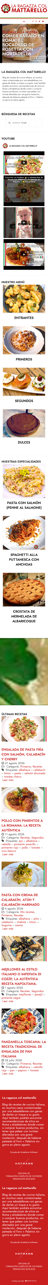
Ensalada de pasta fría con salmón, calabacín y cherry (23, 754)
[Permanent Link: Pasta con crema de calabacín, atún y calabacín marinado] (24, 874)
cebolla (6, 844)
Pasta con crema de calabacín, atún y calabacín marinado (21, 900)
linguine (7, 925)
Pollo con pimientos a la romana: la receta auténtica (23, 47)
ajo (21, 841)
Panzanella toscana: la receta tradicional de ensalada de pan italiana (24, 1049)
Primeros (25, 766)
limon (7, 773)
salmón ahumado (34, 773)
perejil (38, 994)
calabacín (39, 770)
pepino (22, 1070)
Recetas (37, 766)
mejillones (25, 994)
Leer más (7, 780)
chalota (21, 922)
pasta (17, 773)
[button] (24, 43)
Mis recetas (27, 912)
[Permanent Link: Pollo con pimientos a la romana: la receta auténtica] (24, 799)
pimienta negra (11, 998)
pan (12, 1070)
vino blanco (9, 851)
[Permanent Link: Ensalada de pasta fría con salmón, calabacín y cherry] (24, 729)
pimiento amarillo (25, 844)
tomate (35, 847)
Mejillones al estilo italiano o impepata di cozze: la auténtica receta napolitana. (21, 976)
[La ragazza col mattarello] (24, 8)
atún (36, 918)
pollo (25, 847)
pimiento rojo (10, 847)
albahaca (24, 770)
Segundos (37, 837)
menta (19, 925)
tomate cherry (12, 776)
